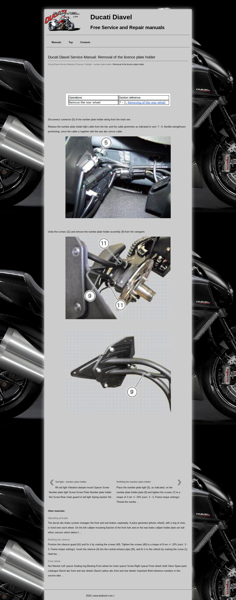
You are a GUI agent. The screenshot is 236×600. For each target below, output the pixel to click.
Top (71, 42)
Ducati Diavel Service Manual (61, 64)
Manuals (56, 42)
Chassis (79, 64)
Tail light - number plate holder (98, 64)
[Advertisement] (118, 80)
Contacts (85, 42)
